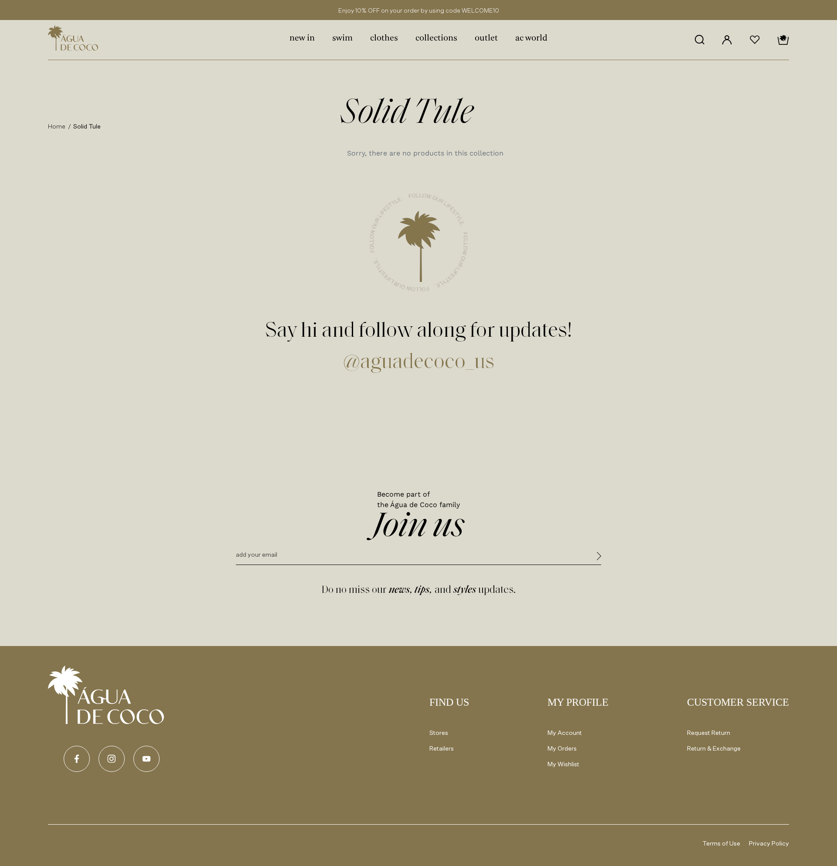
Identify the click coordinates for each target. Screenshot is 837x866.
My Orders (562, 748)
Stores (438, 732)
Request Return (708, 732)
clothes (384, 38)
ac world (531, 38)
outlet (486, 38)
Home (57, 126)
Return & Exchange (714, 748)
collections (436, 38)
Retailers (441, 748)
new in (302, 38)
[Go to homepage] (106, 695)
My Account (565, 732)
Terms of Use (721, 843)
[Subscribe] (599, 557)
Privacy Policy (769, 843)
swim (342, 38)
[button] (699, 39)
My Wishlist (563, 764)
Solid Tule (87, 126)
